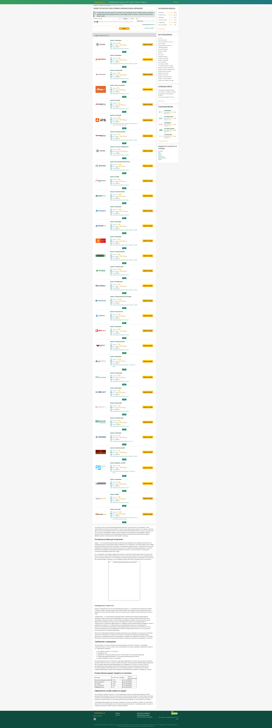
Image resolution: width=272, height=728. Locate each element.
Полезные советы (165, 86)
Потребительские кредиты (117, 2)
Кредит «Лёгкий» (114, 494)
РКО (127, 2)
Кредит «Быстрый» (115, 100)
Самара (160, 153)
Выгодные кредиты (162, 56)
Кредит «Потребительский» (117, 191)
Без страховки (161, 43)
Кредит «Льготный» (115, 509)
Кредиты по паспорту (163, 73)
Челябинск (160, 151)
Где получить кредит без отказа (166, 97)
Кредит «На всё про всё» (116, 311)
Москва (160, 159)
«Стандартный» (168, 134)
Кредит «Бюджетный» (116, 403)
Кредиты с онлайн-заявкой (164, 78)
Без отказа (161, 54)
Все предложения (163, 141)
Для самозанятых (162, 40)
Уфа (159, 152)
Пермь (159, 155)
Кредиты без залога (163, 75)
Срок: (137, 18)
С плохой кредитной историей (165, 65)
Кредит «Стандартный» (116, 70)
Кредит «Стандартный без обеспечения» (120, 296)
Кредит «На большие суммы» (117, 131)
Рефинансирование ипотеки (165, 45)
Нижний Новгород (162, 157)
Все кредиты (161, 29)
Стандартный (161, 22)
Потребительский (162, 19)
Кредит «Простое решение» (117, 85)
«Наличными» (167, 110)
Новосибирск (161, 156)
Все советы (161, 101)
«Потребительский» (169, 128)
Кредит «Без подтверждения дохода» (120, 161)
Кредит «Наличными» (115, 40)
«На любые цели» (168, 116)
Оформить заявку (147, 44)
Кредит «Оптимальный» (116, 281)
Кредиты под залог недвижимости (166, 69)
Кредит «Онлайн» (114, 176)
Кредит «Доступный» (115, 115)
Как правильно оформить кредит (166, 90)
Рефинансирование (163, 47)
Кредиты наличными (163, 60)
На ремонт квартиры (163, 58)
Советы (131, 2)
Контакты (117, 715)
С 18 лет (160, 38)
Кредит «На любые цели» (116, 266)
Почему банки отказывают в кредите (167, 92)
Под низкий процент (163, 49)
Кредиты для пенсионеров (164, 71)
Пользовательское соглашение (144, 717)
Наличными (161, 12)
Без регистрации (162, 62)
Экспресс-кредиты (162, 51)
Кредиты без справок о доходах (166, 80)
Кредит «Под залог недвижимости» (119, 146)
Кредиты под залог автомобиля (166, 67)
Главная (95, 5)
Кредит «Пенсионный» (116, 373)
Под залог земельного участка (165, 41)
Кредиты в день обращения (165, 76)
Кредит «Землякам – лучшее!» (118, 462)
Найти (124, 28)
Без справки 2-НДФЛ (163, 64)
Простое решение (162, 24)
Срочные (160, 53)
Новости (137, 2)
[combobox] (145, 21)
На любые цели (162, 15)
